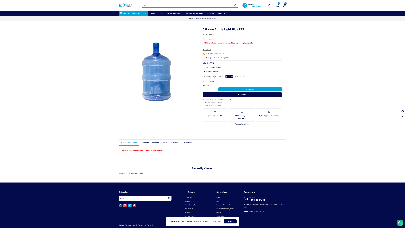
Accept (230, 221)
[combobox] (190, 5)
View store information (213, 105)
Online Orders (189, 216)
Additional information (150, 142)
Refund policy (189, 209)
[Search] (235, 5)
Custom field (187, 142)
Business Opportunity (223, 205)
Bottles (215, 72)
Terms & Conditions (191, 205)
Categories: (207, 72)
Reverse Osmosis (131, 225)
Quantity (206, 85)
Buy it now (242, 95)
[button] (283, 5)
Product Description (129, 142)
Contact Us (188, 197)
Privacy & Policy (216, 221)
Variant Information (170, 142)
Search (187, 201)
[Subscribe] (168, 198)
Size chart (242, 76)
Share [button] (231, 76)
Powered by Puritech (145, 225)
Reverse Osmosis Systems (225, 209)
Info (217, 201)
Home (191, 19)
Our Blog (187, 212)
